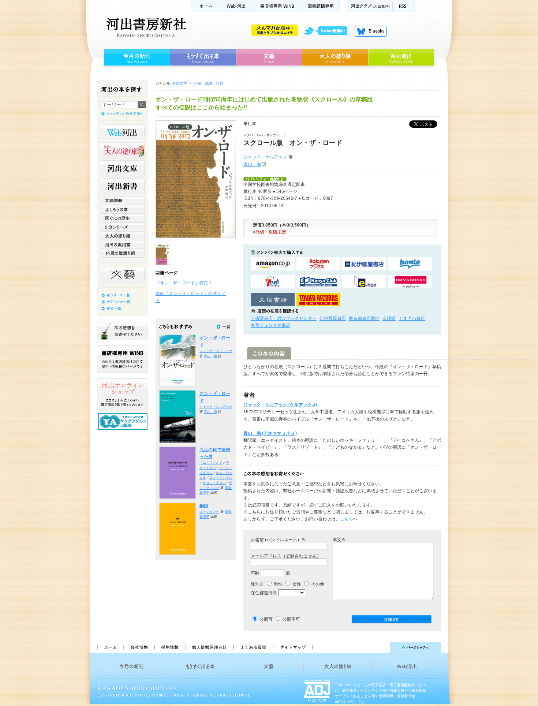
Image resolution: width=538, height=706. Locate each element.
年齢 (255, 572)
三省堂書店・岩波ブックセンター (284, 318)
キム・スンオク (211, 462)
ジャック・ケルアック (265, 157)
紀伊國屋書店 (333, 318)
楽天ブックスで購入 (318, 264)
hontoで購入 (410, 264)
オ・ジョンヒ (209, 511)
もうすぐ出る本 (203, 57)
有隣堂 (389, 318)
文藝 (269, 57)
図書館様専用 (321, 6)
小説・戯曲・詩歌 (208, 83)
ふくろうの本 (123, 209)
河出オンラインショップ (122, 394)
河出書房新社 (145, 27)
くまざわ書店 (412, 318)
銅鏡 (203, 505)
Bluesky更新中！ (371, 31)
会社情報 (138, 647)
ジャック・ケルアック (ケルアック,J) (280, 404)
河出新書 (123, 186)
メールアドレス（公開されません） (286, 556)
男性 (278, 584)
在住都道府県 (264, 592)
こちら (346, 519)
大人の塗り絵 (335, 57)
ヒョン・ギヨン (214, 483)
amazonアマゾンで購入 (273, 264)
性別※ (257, 584)
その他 (317, 584)
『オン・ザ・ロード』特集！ (184, 282)
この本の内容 (269, 353)
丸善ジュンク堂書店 (270, 325)
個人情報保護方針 (209, 647)
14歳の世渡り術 (123, 253)
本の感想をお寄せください (122, 330)
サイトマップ (293, 647)
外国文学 (179, 83)
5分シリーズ (123, 227)
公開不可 (291, 619)
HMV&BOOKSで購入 (410, 282)
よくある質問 (253, 647)
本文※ (339, 539)
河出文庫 (123, 168)
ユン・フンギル (220, 477)
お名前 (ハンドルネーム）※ (278, 539)
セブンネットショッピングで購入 (273, 282)
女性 (296, 584)
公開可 (266, 619)
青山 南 (252, 164)
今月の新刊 (136, 57)
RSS (404, 6)
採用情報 (169, 647)
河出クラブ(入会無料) (370, 6)
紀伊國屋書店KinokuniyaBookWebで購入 (364, 264)
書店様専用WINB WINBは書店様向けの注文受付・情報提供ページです (122, 359)
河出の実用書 (123, 244)
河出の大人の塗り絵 (123, 150)
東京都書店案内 (364, 318)
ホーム (205, 6)
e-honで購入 (364, 282)
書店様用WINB (278, 6)
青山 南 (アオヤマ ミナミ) (270, 433)
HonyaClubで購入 (318, 282)
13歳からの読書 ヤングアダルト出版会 (123, 421)
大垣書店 (273, 300)
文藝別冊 (123, 200)
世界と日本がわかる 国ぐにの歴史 (123, 218)
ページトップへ (380, 647)
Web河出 (236, 6)
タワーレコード (318, 300)
